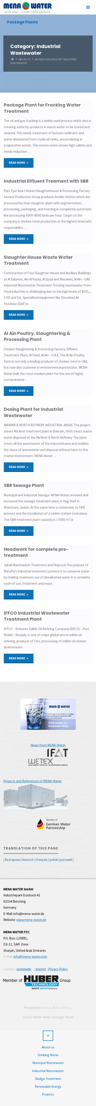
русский (66, 860)
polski (54, 860)
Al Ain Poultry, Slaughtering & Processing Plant (37, 336)
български (12, 860)
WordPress (63, 1008)
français (42, 860)
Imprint (40, 969)
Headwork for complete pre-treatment (36, 552)
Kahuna (46, 1008)
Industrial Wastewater (48, 1071)
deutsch (28, 860)
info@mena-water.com (30, 956)
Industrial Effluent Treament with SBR (46, 181)
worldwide (24, 969)
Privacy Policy (58, 969)
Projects (24, 59)
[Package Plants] (27, 7)
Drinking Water (48, 1055)
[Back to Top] (48, 1036)
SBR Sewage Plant (24, 485)
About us (48, 1047)
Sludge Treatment (48, 1079)
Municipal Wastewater (48, 1063)
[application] (48, 714)
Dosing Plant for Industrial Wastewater (33, 412)
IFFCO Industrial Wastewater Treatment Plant (37, 616)
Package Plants (22, 22)
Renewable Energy (48, 1086)
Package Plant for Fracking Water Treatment (42, 108)
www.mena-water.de (31, 920)
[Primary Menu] (88, 7)
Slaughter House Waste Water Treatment (38, 260)
